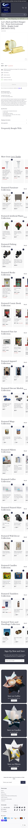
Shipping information (5, 120)
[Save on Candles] (14, 716)
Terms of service (4, 797)
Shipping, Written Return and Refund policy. (9, 795)
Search (2, 790)
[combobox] (14, 14)
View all (25, 188)
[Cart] (23, 8)
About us (2, 792)
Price (2, 63)
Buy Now (14, 700)
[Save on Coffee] (14, 682)
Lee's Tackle (3, 30)
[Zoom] (26, 59)
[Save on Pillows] (14, 750)
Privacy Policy (3, 794)
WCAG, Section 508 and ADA (6, 799)
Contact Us (3, 800)
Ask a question (4, 123)
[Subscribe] (21, 660)
